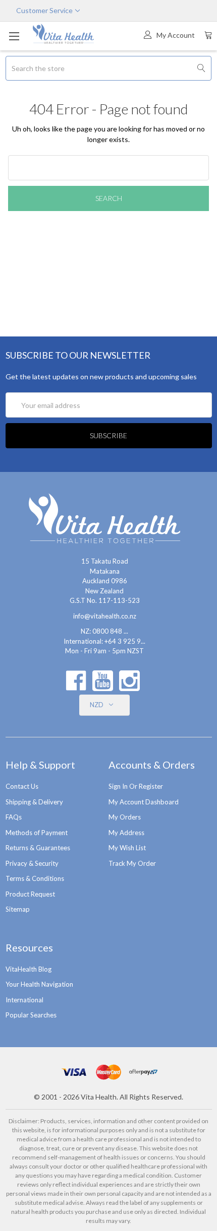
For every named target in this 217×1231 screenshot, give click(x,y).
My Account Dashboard (143, 802)
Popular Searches (31, 1015)
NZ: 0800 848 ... (104, 631)
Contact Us (22, 786)
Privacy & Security (32, 863)
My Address (126, 833)
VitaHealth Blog (28, 969)
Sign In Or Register (135, 786)
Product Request (30, 894)
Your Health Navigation (39, 984)
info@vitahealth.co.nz (104, 616)
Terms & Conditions (35, 878)
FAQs (14, 817)
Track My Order (132, 863)
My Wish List (127, 848)
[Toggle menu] (14, 36)
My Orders (124, 817)
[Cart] (208, 34)
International (24, 1000)
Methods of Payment (37, 833)
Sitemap (18, 909)
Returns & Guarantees (38, 848)
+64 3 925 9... (124, 641)
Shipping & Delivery (34, 802)
